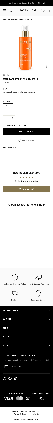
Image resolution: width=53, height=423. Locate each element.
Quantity (8, 113)
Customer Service (38, 300)
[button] (2, 3)
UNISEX (8, 106)
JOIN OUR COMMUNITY (19, 355)
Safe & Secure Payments (38, 284)
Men (6, 327)
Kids (6, 336)
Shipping (16, 92)
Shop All (41, 3)
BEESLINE (8, 75)
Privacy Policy (35, 411)
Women (8, 319)
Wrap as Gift (17, 125)
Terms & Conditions (22, 414)
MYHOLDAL (11, 310)
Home (5, 19)
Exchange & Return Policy (14, 284)
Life (6, 345)
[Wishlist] (42, 10)
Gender (6, 101)
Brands (15, 411)
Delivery (14, 300)
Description (9, 148)
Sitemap (23, 411)
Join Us (36, 414)
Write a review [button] (26, 189)
